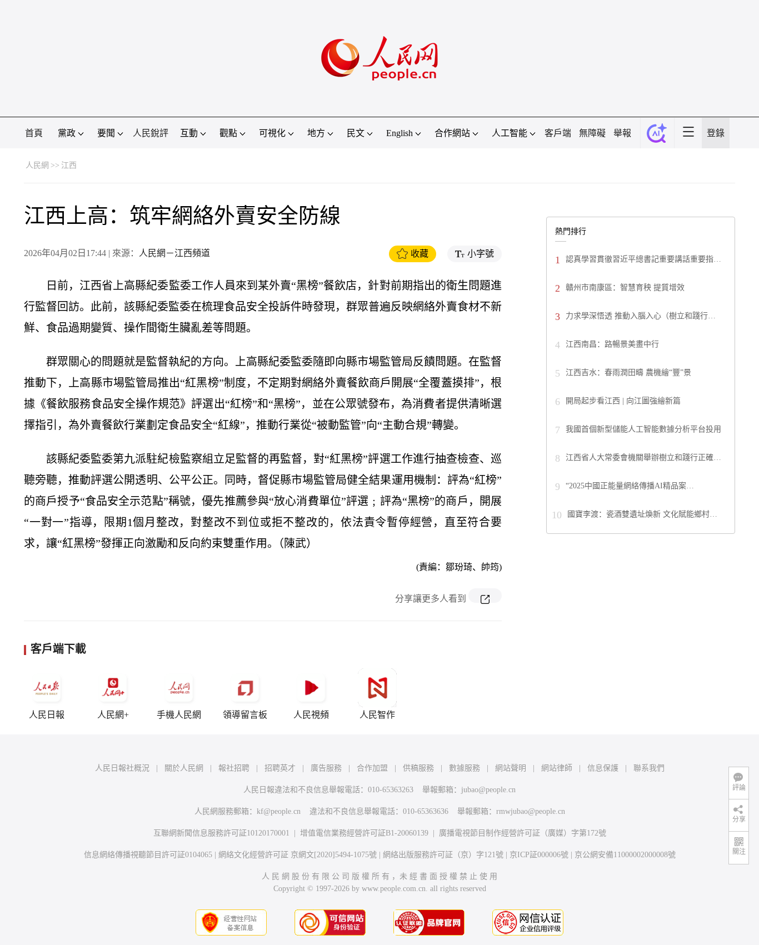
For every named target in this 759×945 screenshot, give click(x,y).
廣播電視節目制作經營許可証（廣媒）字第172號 (522, 833)
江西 (69, 165)
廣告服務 (326, 768)
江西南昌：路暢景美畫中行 (612, 344)
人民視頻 (311, 714)
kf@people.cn (279, 811)
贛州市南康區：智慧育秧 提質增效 (625, 287)
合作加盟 (372, 768)
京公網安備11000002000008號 (625, 855)
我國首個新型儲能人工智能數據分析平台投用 (643, 429)
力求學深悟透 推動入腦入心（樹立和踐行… (641, 316)
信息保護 (602, 768)
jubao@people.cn (488, 790)
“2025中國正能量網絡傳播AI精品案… (630, 486)
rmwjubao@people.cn (530, 811)
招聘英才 (280, 768)
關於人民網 (183, 768)
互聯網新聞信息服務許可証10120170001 (221, 833)
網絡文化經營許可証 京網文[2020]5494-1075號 (297, 855)
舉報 (622, 133)
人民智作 (377, 714)
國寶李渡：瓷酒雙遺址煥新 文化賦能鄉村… (642, 514)
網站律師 (556, 768)
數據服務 (464, 768)
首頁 (34, 133)
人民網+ (113, 714)
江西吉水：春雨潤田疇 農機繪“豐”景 (628, 372)
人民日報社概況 (122, 768)
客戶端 (558, 133)
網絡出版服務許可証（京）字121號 (443, 855)
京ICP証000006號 (539, 855)
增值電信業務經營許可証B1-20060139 (364, 833)
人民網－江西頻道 (174, 253)
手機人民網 (179, 714)
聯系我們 (649, 768)
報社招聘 (233, 768)
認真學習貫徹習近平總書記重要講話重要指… (643, 259)
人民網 (37, 165)
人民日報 (46, 714)
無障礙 (592, 133)
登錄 (716, 133)
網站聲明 (510, 768)
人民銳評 (150, 133)
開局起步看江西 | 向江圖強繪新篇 (623, 401)
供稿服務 (418, 768)
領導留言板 (245, 714)
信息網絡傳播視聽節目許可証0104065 (148, 855)
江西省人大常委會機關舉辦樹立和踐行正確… (643, 457)
